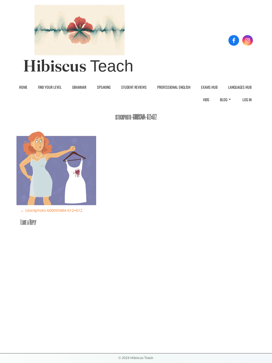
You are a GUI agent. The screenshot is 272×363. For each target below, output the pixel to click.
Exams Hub (209, 87)
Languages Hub (240, 87)
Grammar (79, 87)
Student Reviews (134, 87)
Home (23, 87)
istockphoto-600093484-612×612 (51, 210)
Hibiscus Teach (78, 66)
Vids (206, 99)
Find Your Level (50, 87)
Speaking (103, 87)
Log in (247, 99)
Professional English (173, 87)
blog (223, 99)
